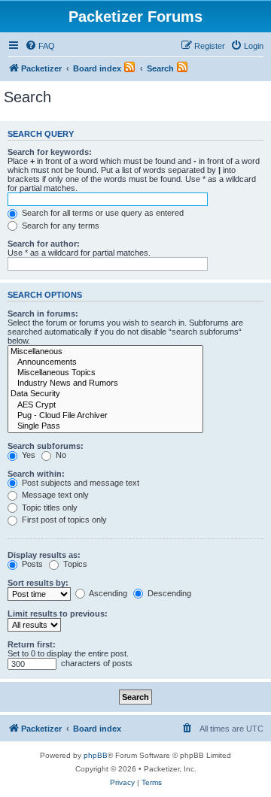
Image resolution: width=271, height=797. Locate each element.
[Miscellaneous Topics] (105, 373)
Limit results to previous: (58, 613)
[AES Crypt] (105, 405)
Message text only (54, 494)
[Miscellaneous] (105, 352)
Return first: (32, 644)
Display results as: (44, 554)
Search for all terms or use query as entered (102, 212)
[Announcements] (105, 362)
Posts (31, 563)
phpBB (96, 755)
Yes (27, 454)
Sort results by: (38, 582)
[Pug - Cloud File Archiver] (105, 416)
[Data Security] (105, 394)
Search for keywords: (50, 151)
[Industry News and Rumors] (105, 383)
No (59, 454)
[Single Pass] (105, 426)
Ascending (107, 593)
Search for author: (44, 243)
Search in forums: (43, 313)
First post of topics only (63, 519)
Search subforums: (46, 445)
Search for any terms (59, 225)
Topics (74, 563)
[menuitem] (40, 46)
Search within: (36, 473)
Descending (168, 593)
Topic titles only (49, 507)
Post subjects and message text (79, 482)
